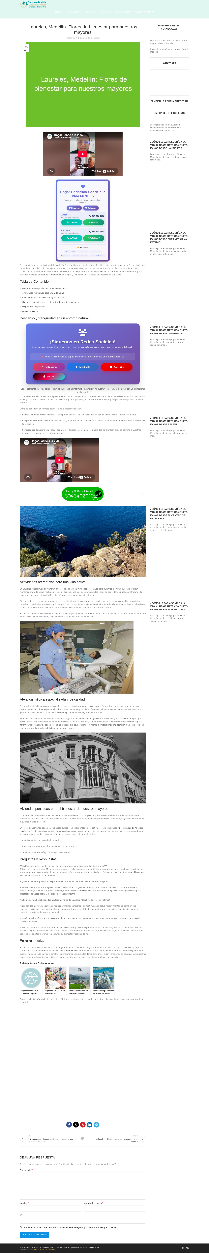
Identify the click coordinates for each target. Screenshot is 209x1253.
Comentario (26, 1170)
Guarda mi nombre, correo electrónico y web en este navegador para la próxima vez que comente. (70, 1227)
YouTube (119, 367)
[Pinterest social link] (83, 1125)
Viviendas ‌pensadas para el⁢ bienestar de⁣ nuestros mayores (50, 302)
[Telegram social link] (96, 1125)
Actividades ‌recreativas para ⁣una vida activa (43, 293)
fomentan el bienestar (133, 872)
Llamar (73, 222)
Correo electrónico (94, 1203)
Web (22, 1215)
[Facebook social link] (69, 1125)
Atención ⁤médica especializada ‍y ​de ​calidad (43, 297)
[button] (23, 494)
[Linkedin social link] (89, 1125)
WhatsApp (95, 222)
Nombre (24, 1203)
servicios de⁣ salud (87, 890)
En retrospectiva (30, 311)
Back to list (82, 1139)
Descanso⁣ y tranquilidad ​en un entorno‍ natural (44, 288)
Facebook (84, 367)
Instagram (51, 367)
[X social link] (76, 1125)
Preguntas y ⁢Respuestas (33, 306)
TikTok (50, 376)
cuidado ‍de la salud (73, 950)
